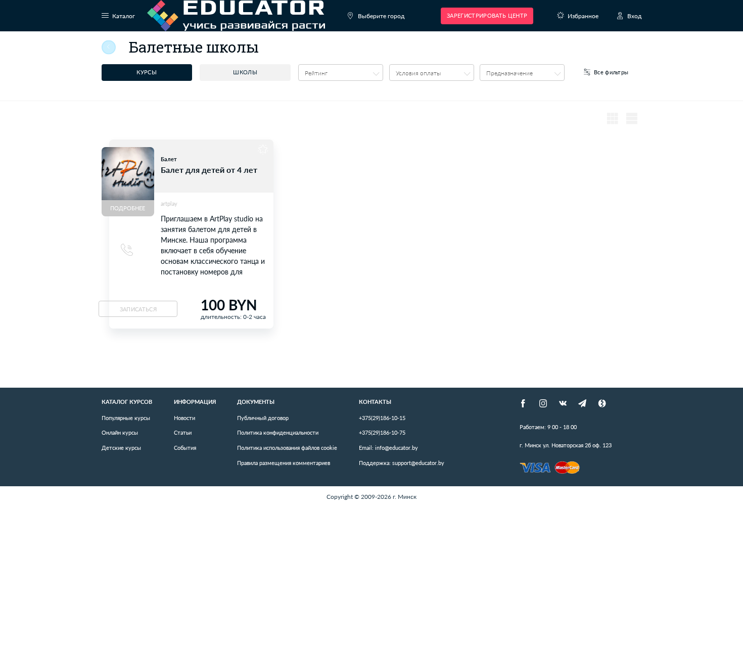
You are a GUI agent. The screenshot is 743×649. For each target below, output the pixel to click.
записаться (138, 309)
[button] (340, 72)
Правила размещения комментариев (283, 463)
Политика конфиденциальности (277, 432)
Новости (184, 418)
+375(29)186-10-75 (382, 432)
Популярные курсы (126, 418)
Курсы (146, 72)
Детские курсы (121, 447)
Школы (245, 72)
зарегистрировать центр (487, 15)
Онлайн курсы (120, 432)
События (185, 447)
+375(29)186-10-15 (382, 418)
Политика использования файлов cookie (287, 447)
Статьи (183, 432)
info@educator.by (388, 447)
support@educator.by (401, 463)
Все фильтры (611, 72)
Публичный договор (263, 418)
